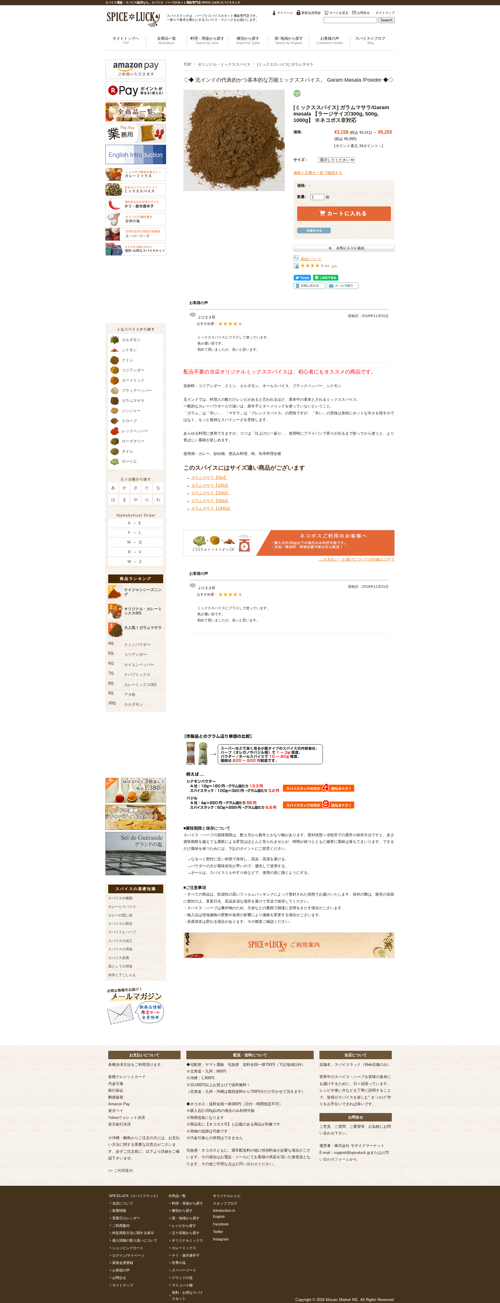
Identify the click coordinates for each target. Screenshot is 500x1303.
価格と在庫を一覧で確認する (317, 173)
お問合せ (363, 12)
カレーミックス (184, 1248)
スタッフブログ (225, 1203)
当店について (122, 1203)
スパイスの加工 (120, 941)
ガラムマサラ (133, 400)
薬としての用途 (120, 966)
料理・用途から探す (207, 40)
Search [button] (386, 20)
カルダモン (131, 340)
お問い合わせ (246, 1164)
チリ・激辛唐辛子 (186, 1255)
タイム (127, 451)
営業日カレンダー (126, 1218)
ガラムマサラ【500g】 (210, 501)
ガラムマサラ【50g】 (209, 477)
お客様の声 (330, 40)
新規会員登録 (311, 12)
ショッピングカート (128, 1248)
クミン (127, 360)
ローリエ (129, 461)
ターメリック (133, 380)
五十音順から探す (186, 1233)
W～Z (136, 561)
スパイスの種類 (120, 898)
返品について (311, 259)
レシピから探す (184, 1225)
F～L (135, 532)
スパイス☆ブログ (370, 40)
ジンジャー (131, 411)
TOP (187, 64)
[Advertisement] (289, 679)
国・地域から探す (186, 1218)
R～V (136, 552)
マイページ (285, 12)
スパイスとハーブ (122, 932)
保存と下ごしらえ (122, 975)
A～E (136, 523)
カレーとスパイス (122, 906)
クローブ (129, 421)
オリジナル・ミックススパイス (224, 64)
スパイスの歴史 (120, 923)
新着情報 (119, 1210)
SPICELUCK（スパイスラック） (134, 1196)
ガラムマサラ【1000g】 (211, 508)
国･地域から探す (289, 40)
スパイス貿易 (118, 958)
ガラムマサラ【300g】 (210, 493)
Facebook (221, 1224)
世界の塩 (179, 1262)
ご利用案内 (121, 1225)
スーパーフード (184, 1270)
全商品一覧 (166, 40)
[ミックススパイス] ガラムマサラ (285, 64)
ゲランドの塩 (182, 1278)
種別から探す (248, 40)
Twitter (218, 1232)
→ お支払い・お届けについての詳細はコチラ (356, 559)
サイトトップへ (126, 40)
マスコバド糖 (182, 1285)
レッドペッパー (135, 431)
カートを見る (338, 12)
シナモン (129, 350)
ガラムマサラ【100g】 (210, 485)
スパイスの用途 (120, 949)
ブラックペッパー (137, 390)
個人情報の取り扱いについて (134, 1240)
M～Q (135, 542)
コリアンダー (133, 370)
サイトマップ (385, 12)
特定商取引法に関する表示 (133, 1233)
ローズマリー (133, 441)
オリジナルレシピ (227, 1196)
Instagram (221, 1239)
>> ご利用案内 (120, 1170)
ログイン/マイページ (128, 1255)
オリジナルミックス (187, 1240)
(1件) (334, 266)
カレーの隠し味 (120, 915)
